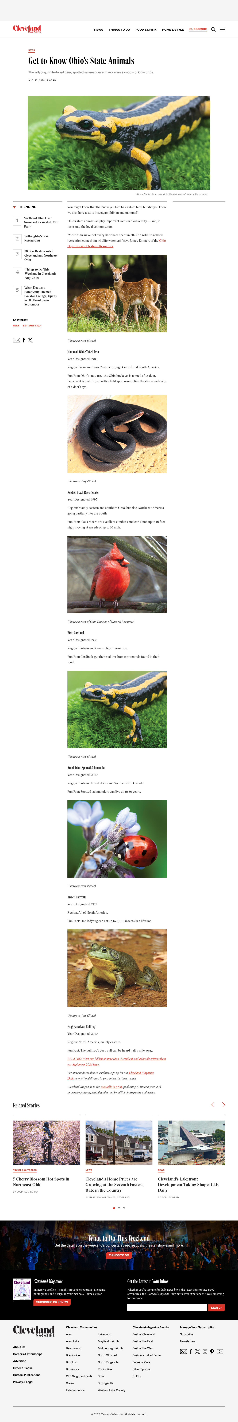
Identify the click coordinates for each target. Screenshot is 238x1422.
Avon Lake (72, 1341)
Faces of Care (141, 1362)
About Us (19, 1347)
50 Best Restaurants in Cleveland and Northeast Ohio (40, 255)
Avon (69, 1334)
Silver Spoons (141, 1369)
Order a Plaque (23, 1368)
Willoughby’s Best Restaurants (36, 238)
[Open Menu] (222, 30)
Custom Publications (26, 1375)
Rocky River (105, 1369)
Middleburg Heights (111, 1348)
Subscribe (198, 29)
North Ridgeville (108, 1362)
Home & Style (173, 29)
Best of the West (143, 1348)
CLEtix (137, 1376)
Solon (101, 1376)
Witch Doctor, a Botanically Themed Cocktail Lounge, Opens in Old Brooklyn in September (40, 296)
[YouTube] (220, 1351)
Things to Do (119, 29)
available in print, (112, 1087)
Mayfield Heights (109, 1341)
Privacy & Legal (23, 1382)
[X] (197, 1351)
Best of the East (143, 1341)
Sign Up (216, 1308)
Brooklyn (71, 1362)
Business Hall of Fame (147, 1355)
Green (70, 1383)
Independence (75, 1390)
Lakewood (104, 1334)
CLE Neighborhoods (79, 1376)
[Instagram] (205, 1351)
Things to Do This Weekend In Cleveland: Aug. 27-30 (40, 274)
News (98, 29)
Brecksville (73, 1355)
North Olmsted (107, 1355)
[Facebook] (191, 1351)
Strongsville (105, 1383)
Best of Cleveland (144, 1334)
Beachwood (73, 1348)
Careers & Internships (27, 1354)
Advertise (19, 1361)
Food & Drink (146, 29)
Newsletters (187, 1341)
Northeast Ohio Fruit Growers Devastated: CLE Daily (41, 222)
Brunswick (72, 1369)
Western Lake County (111, 1390)
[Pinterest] (212, 1351)
